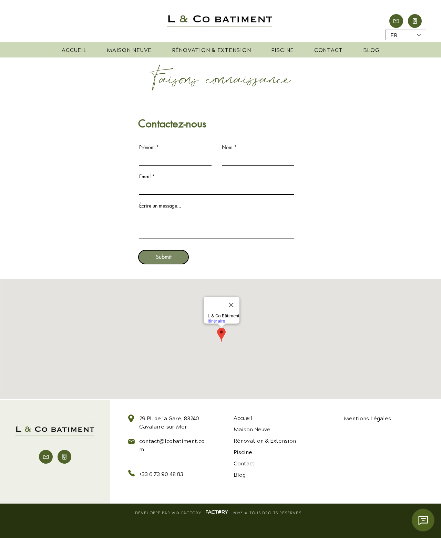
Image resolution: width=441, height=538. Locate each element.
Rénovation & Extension (265, 440)
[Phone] (415, 21)
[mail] (396, 21)
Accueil (243, 418)
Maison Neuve (252, 429)
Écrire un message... (160, 205)
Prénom (147, 147)
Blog (240, 474)
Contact (244, 463)
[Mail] (46, 457)
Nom (227, 147)
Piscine (243, 452)
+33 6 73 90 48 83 (161, 474)
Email (145, 176)
